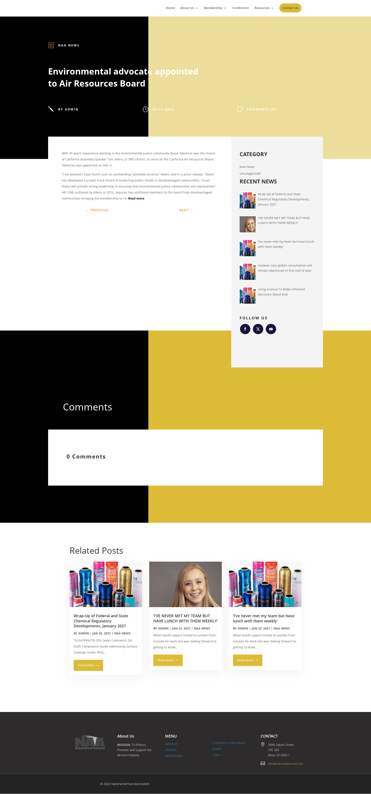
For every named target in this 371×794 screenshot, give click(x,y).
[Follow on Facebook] (245, 329)
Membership (213, 8)
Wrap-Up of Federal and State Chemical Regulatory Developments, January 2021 (101, 620)
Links (216, 755)
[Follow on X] (258, 329)
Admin (83, 633)
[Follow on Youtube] (271, 329)
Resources (261, 8)
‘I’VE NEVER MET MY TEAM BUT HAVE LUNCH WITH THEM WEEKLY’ (185, 618)
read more (86, 665)
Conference (240, 8)
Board (217, 749)
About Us (187, 8)
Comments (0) (262, 109)
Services (170, 750)
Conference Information (229, 743)
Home (170, 8)
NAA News (69, 45)
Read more (136, 198)
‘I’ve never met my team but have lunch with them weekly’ (263, 618)
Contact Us (290, 8)
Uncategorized (250, 173)
